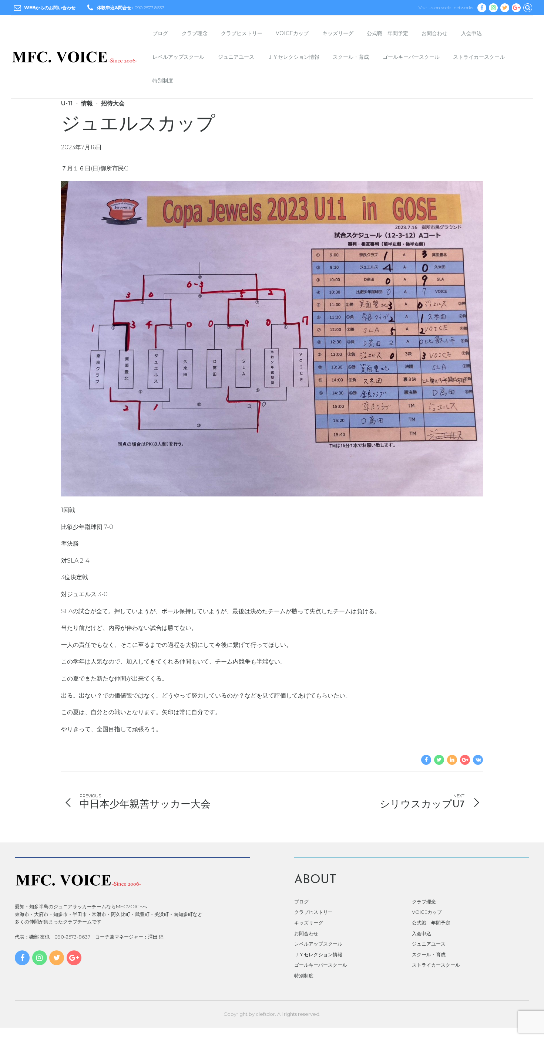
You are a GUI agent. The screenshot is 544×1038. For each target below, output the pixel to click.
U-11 (67, 103)
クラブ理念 (195, 33)
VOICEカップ (292, 33)
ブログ (160, 33)
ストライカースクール (479, 57)
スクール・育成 (351, 57)
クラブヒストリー (241, 33)
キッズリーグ (337, 33)
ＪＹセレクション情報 (293, 57)
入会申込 (471, 33)
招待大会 (113, 103)
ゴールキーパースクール (411, 57)
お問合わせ (434, 33)
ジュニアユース (236, 57)
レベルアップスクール (178, 57)
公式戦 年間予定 (387, 33)
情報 (87, 103)
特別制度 (162, 80)
